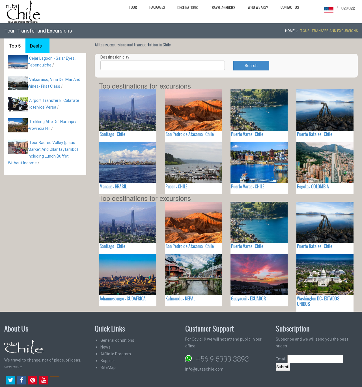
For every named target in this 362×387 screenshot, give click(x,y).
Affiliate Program (115, 354)
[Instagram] (54, 381)
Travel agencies (222, 7)
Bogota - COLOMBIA (313, 186)
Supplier (107, 360)
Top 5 (15, 46)
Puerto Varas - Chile (247, 134)
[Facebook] (21, 381)
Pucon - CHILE (176, 186)
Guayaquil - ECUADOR (248, 298)
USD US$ (348, 8)
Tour (133, 7)
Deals (36, 46)
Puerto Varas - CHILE (247, 186)
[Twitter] (10, 381)
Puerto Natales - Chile (314, 134)
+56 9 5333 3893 (222, 359)
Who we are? (258, 7)
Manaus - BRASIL (113, 186)
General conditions (117, 340)
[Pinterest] (32, 381)
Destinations (187, 7)
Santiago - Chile (112, 134)
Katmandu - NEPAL (180, 298)
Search (251, 65)
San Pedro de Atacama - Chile (189, 134)
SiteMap (108, 367)
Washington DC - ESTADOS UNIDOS (318, 301)
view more (13, 367)
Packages (157, 7)
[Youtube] (43, 381)
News (105, 347)
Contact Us (290, 7)
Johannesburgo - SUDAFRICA (123, 298)
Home (290, 31)
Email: (281, 359)
